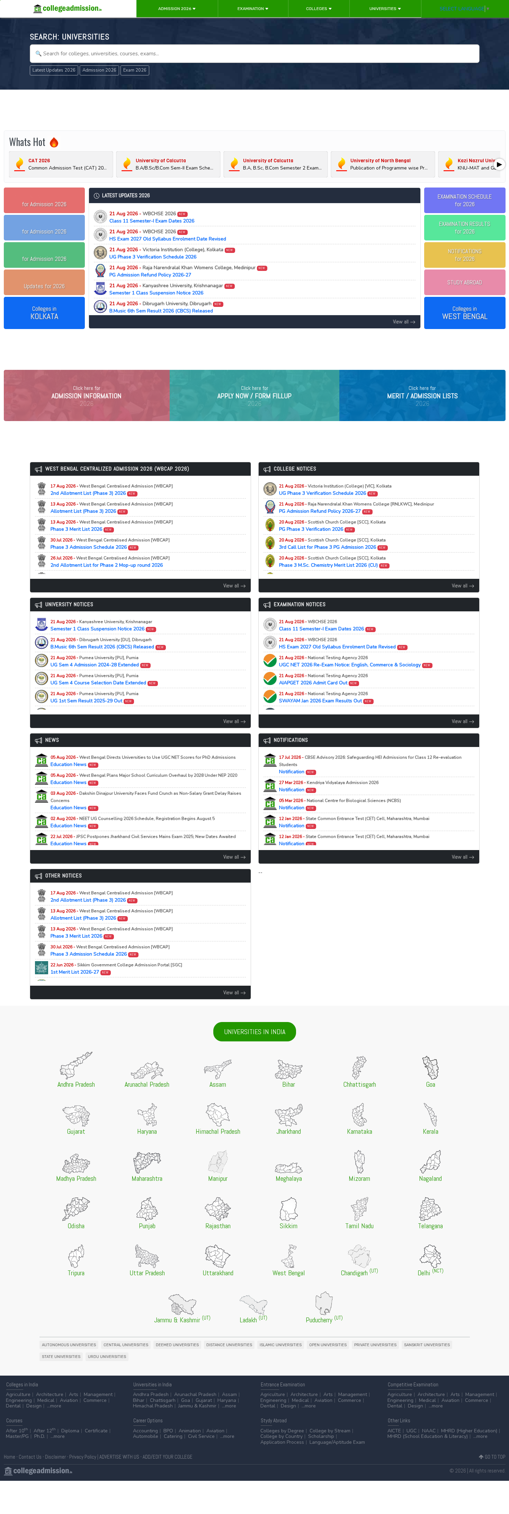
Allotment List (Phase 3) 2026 (112, 507)
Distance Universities (229, 1345)
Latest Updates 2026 (54, 70)
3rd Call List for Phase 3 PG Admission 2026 (332, 543)
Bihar (138, 1400)
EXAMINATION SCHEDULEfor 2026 (465, 200)
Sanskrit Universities (427, 1345)
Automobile (145, 1436)
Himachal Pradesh (153, 1406)
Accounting (145, 1431)
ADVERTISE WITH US (119, 1456)
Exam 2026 (134, 70)
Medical (45, 1400)
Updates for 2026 (44, 282)
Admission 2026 (175, 8)
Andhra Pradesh (151, 1394)
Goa (185, 1400)
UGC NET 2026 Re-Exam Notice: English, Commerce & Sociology (355, 661)
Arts (73, 1394)
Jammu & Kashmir (197, 1406)
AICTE (394, 1431)
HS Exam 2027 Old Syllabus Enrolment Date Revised (167, 235)
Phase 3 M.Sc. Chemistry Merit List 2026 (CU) (333, 561)
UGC (412, 1431)
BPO (168, 1431)
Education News (143, 761)
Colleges (317, 8)
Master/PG (17, 1436)
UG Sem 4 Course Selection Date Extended (103, 679)
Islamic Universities (281, 1345)
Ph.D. (39, 1436)
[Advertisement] (254, 110)
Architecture (49, 1394)
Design (34, 1406)
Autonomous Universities (69, 1345)
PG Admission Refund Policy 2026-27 (187, 271)
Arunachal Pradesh (195, 1394)
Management (98, 1394)
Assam (229, 1394)
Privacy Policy (82, 1456)
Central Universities (126, 1345)
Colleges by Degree (282, 1431)
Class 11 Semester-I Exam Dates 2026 (151, 217)
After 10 (17, 1431)
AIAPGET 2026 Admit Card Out (323, 679)
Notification (370, 765)
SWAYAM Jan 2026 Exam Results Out (325, 697)
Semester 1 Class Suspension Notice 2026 (171, 289)
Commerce (95, 1400)
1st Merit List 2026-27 (116, 968)
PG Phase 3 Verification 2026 (332, 525)
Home (9, 1456)
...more (54, 1406)
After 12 (45, 1431)
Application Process (282, 1442)
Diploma (70, 1431)
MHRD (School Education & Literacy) (427, 1436)
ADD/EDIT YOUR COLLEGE (168, 1456)
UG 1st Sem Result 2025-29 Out (95, 697)
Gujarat (204, 1400)
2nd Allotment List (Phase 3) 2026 (112, 489)
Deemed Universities (177, 1345)
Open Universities (328, 1345)
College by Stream (330, 1431)
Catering (173, 1436)
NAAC (429, 1431)
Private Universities (375, 1345)
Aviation (69, 1400)
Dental (13, 1406)
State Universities (61, 1357)
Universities (383, 8)
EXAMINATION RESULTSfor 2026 (464, 227)
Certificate (96, 1431)
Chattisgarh (163, 1400)
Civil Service (201, 1436)
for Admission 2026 (44, 200)
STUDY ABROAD (464, 282)
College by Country (281, 1436)
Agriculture (18, 1394)
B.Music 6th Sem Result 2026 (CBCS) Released (165, 307)
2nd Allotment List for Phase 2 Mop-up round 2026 (110, 561)
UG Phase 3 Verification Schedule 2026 (171, 253)
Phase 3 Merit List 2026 (112, 525)
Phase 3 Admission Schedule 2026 (110, 543)
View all (401, 321)
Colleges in (44, 313)
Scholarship (321, 1436)
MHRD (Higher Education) (469, 1431)
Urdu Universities (107, 1357)
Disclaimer (55, 1456)
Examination (251, 8)
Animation (190, 1431)
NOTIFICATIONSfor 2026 (465, 255)
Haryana (226, 1400)
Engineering (19, 1400)
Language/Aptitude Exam (337, 1442)
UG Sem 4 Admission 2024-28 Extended (100, 661)
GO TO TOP (495, 1456)
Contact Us (30, 1456)
